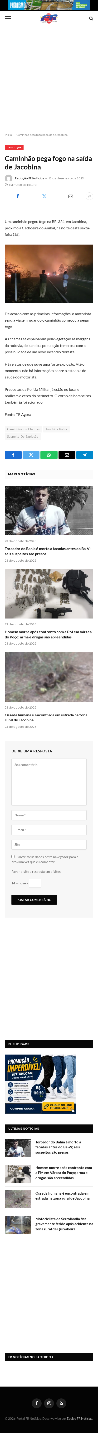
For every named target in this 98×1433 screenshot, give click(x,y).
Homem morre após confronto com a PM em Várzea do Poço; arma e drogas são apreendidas (63, 1172)
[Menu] (8, 18)
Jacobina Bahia (56, 429)
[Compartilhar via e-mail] (71, 196)
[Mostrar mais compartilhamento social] (89, 196)
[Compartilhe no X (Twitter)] (44, 196)
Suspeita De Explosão (23, 436)
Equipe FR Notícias (79, 1418)
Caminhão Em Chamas (23, 429)
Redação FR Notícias (29, 178)
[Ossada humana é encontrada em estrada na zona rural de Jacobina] (49, 676)
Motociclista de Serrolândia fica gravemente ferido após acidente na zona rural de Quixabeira (64, 1224)
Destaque (14, 147)
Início (8, 134)
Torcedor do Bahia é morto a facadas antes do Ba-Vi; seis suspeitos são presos (58, 1147)
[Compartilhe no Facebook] (18, 196)
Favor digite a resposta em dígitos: (36, 871)
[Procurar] (90, 18)
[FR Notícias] (49, 18)
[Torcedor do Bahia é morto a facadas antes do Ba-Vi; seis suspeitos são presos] (49, 510)
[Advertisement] (49, 79)
